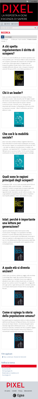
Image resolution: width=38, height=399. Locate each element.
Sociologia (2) (6, 375)
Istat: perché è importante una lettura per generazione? (18, 223)
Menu (8, 24)
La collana (34, 1)
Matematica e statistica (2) (10, 373)
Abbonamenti (28, 391)
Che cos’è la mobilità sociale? (15, 135)
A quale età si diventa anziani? (16, 269)
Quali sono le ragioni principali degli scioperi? (17, 178)
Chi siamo (7, 391)
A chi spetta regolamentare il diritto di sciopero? (18, 50)
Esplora (15, 24)
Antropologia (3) (7, 371)
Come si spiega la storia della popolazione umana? (18, 314)
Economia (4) (6, 369)
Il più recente (22, 39)
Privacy (20, 391)
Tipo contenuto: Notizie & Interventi (14, 357)
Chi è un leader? (12, 93)
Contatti (14, 391)
